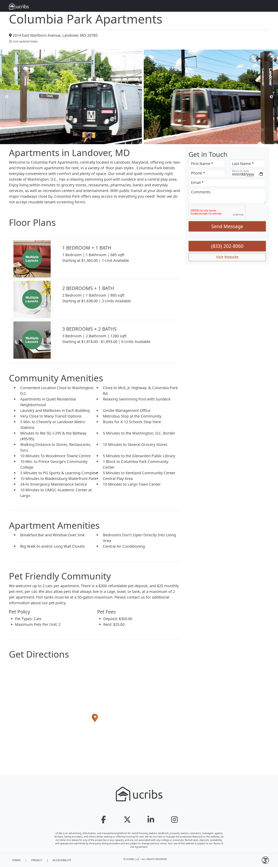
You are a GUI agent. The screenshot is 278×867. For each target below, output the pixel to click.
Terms (16, 860)
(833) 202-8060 (227, 246)
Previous (7, 97)
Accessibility (62, 860)
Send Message (227, 226)
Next (271, 97)
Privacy (36, 860)
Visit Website (227, 257)
